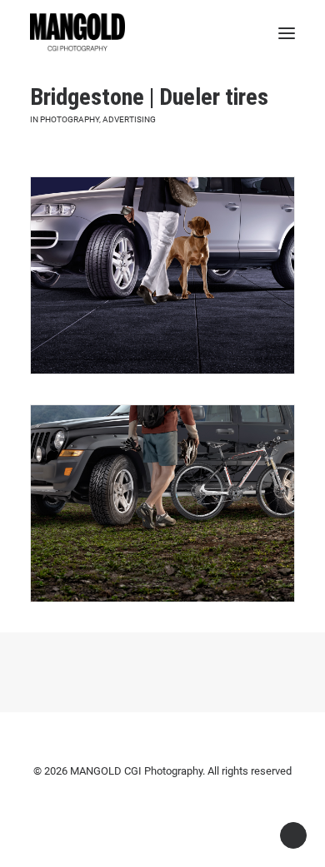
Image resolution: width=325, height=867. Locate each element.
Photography (69, 119)
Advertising (129, 119)
